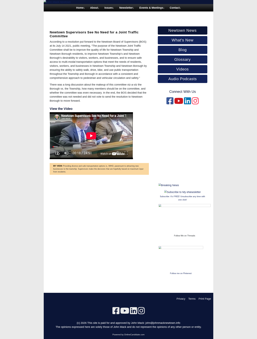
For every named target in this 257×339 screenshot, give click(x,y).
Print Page (205, 298)
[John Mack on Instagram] (195, 102)
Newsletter (126, 7)
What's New (182, 40)
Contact (175, 7)
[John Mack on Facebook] (169, 102)
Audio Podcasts (182, 79)
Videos (182, 69)
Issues (108, 7)
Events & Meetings (151, 7)
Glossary (182, 59)
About (94, 7)
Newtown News (182, 30)
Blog (182, 50)
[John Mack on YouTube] (178, 102)
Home (80, 7)
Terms (192, 298)
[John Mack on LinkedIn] (187, 102)
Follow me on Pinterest (181, 273)
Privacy (181, 298)
